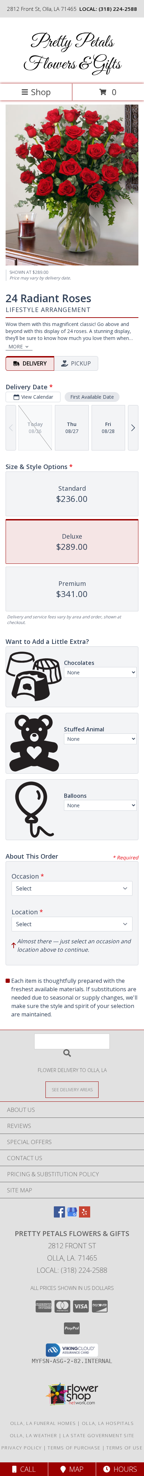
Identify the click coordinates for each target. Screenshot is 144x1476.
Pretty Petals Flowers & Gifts (72, 53)
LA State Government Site (98, 1435)
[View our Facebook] (59, 1215)
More (15, 346)
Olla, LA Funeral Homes (43, 1423)
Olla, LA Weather (33, 1435)
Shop (41, 92)
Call (26, 1469)
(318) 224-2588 (118, 8)
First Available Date (92, 396)
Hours (123, 1469)
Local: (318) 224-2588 (72, 1270)
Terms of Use (124, 1448)
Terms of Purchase (74, 1448)
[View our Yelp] (84, 1215)
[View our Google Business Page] (72, 1215)
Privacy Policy (21, 1448)
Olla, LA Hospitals (108, 1423)
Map (75, 1469)
